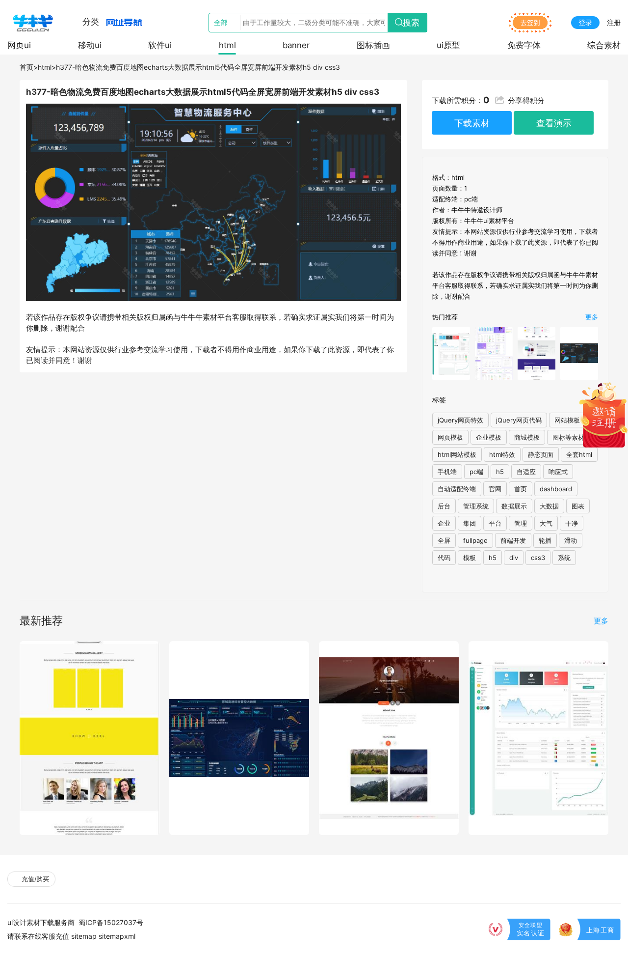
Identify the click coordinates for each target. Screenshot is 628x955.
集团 (469, 523)
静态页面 (540, 454)
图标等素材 (568, 437)
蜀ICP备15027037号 (110, 922)
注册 (614, 22)
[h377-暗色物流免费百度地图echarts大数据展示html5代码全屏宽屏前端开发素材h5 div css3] (579, 353)
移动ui (90, 45)
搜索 (411, 23)
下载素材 (472, 122)
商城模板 (527, 437)
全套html (579, 454)
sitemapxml (117, 936)
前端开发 (513, 540)
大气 (546, 523)
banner (296, 45)
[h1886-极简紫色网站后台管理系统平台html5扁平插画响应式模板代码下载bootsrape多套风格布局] (494, 353)
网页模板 (450, 437)
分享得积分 (526, 100)
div (513, 558)
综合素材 (604, 45)
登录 (585, 22)
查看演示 (554, 122)
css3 (538, 558)
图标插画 (373, 45)
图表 (578, 506)
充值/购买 (34, 879)
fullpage (475, 540)
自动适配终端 (457, 489)
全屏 (444, 540)
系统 (564, 558)
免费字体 (524, 45)
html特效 (502, 454)
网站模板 (567, 420)
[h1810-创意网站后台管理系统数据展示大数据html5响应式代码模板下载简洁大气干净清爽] (451, 353)
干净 (571, 523)
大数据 (549, 506)
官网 (495, 489)
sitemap (84, 936)
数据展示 (514, 506)
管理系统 (476, 506)
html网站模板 (457, 454)
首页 (26, 67)
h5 (500, 472)
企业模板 (488, 437)
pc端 (476, 472)
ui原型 (448, 45)
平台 (495, 523)
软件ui (160, 45)
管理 (520, 523)
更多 (591, 317)
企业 (444, 523)
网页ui (19, 45)
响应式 (558, 472)
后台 (444, 506)
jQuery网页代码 (519, 420)
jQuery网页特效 (460, 420)
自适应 (526, 472)
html (227, 45)
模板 (469, 558)
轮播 (545, 540)
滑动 (570, 540)
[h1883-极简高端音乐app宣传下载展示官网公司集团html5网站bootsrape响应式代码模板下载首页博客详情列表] (536, 353)
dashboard (556, 489)
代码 (444, 558)
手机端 (447, 472)
